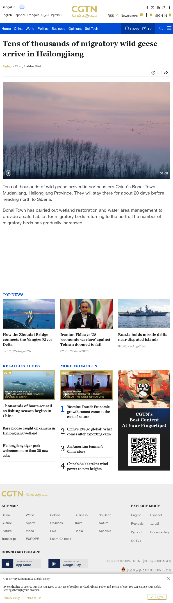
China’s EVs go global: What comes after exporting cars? (89, 431)
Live (53, 531)
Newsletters (129, 15)
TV (150, 29)
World (30, 28)
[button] (8, 173)
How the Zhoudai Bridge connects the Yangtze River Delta (27, 339)
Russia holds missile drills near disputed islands (142, 336)
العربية (45, 15)
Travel (79, 523)
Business (58, 28)
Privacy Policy (11, 598)
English (7, 15)
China (18, 28)
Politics (43, 28)
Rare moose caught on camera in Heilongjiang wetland (29, 430)
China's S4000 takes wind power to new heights (87, 466)
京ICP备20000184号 (156, 561)
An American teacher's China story (85, 448)
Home (6, 28)
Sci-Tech (91, 28)
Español (19, 15)
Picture (7, 531)
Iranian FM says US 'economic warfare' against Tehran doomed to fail (85, 339)
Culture (7, 523)
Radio (134, 29)
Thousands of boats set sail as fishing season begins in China (27, 411)
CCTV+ (136, 541)
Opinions (75, 28)
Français (33, 15)
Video (30, 531)
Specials (105, 531)
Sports (30, 523)
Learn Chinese (60, 538)
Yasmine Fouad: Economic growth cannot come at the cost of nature (88, 412)
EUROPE (32, 538)
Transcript (9, 538)
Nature (104, 523)
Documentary (160, 532)
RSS (111, 15)
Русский (56, 15)
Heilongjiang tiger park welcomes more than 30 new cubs (25, 450)
